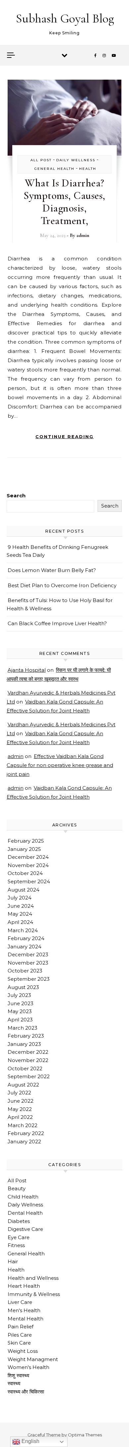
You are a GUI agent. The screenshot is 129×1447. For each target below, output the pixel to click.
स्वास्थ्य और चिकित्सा (26, 1392)
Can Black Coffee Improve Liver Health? (57, 623)
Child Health (23, 1197)
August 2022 (23, 1085)
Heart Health (24, 1286)
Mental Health (25, 1318)
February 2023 (26, 1036)
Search (16, 495)
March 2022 (22, 1125)
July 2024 (19, 898)
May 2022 (20, 1109)
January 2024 (24, 946)
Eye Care (18, 1237)
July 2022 (19, 1092)
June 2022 (20, 1101)
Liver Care (20, 1302)
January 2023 (24, 1044)
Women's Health (28, 1367)
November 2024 (28, 865)
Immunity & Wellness (34, 1294)
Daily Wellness (75, 160)
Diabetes (19, 1221)
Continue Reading (64, 436)
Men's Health (24, 1310)
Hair (13, 1261)
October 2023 (25, 971)
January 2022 (24, 1141)
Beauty (16, 1188)
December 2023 (28, 954)
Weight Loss (23, 1351)
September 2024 (29, 881)
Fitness (16, 1245)
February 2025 (26, 841)
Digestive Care (25, 1229)
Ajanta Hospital (27, 670)
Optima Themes (85, 1434)
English (29, 1441)
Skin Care (19, 1343)
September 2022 (29, 1076)
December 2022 (28, 1052)
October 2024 (25, 873)
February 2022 (26, 1133)
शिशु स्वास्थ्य (18, 1375)
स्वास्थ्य (14, 1383)
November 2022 (28, 1060)
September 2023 (29, 979)
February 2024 (26, 938)
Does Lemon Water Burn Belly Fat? (52, 570)
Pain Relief (20, 1326)
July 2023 (19, 995)
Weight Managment (33, 1359)
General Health (54, 169)
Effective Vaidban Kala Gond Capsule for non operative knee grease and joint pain (60, 765)
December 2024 (28, 857)
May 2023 (20, 1011)
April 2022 (20, 1117)
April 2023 (20, 1019)
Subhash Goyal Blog (65, 18)
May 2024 (20, 914)
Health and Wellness (33, 1278)
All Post (41, 160)
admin (82, 235)
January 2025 (24, 849)
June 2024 (21, 906)
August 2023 (23, 987)
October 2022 (25, 1068)
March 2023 (22, 1028)
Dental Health (25, 1213)
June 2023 (20, 1003)
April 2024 (20, 922)
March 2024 (23, 930)
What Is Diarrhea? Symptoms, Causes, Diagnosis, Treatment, (64, 201)
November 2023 (28, 963)
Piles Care (20, 1335)
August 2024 (23, 890)
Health (87, 169)
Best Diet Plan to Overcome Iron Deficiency (62, 585)
